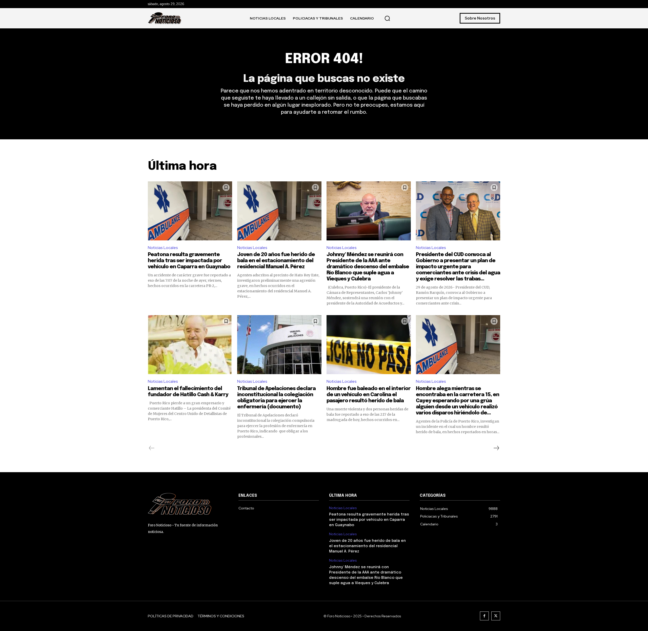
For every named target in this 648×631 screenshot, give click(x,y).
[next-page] (496, 448)
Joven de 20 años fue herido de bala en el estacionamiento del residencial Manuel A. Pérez (276, 261)
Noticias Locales (163, 247)
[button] (387, 18)
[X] (495, 615)
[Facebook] (484, 615)
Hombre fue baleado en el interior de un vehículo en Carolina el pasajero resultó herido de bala (369, 395)
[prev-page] (152, 448)
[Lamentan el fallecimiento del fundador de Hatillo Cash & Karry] (190, 344)
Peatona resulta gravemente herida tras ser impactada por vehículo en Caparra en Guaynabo (189, 261)
